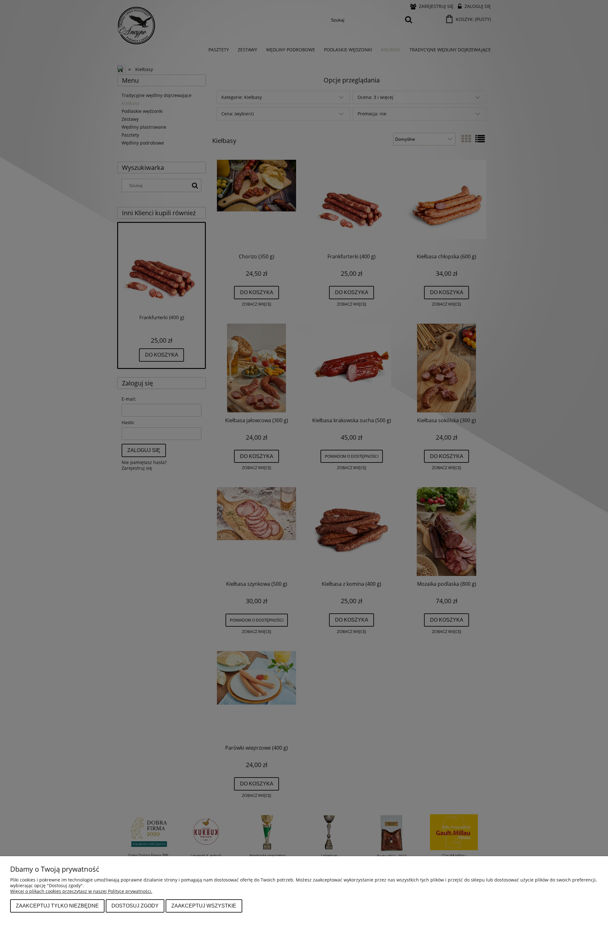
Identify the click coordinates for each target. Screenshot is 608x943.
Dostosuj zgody (135, 905)
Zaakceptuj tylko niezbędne (57, 905)
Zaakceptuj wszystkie (203, 905)
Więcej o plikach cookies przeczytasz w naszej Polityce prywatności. (81, 891)
